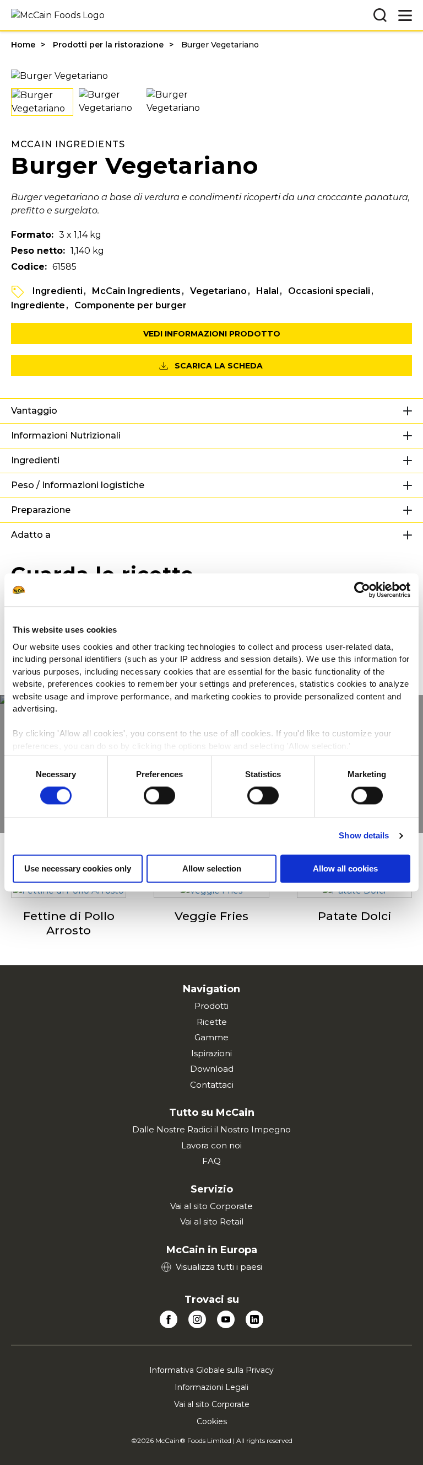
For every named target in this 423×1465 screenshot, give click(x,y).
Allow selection (211, 869)
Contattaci (212, 1084)
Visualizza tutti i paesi (219, 1266)
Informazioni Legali (211, 1387)
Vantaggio (34, 410)
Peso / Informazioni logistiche (77, 485)
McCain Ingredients (136, 291)
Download (212, 1068)
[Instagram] (197, 1319)
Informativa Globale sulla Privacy (211, 1370)
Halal (267, 291)
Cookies (212, 1421)
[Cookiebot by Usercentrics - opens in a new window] (362, 589)
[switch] (159, 796)
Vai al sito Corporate (211, 1206)
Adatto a (31, 535)
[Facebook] (168, 1319)
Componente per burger (130, 305)
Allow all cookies (345, 869)
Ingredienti (57, 291)
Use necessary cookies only (77, 869)
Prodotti (211, 1006)
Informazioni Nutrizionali (66, 435)
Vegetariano (218, 291)
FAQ (211, 1161)
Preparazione (40, 510)
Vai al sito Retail (211, 1221)
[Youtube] (226, 1319)
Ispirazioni (211, 1053)
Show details (364, 836)
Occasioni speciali (329, 291)
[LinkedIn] (254, 1319)
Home (23, 45)
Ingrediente (38, 305)
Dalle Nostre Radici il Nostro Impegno (211, 1129)
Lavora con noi (211, 1145)
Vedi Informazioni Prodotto (211, 334)
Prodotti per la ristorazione (108, 45)
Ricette (212, 1022)
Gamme (211, 1037)
